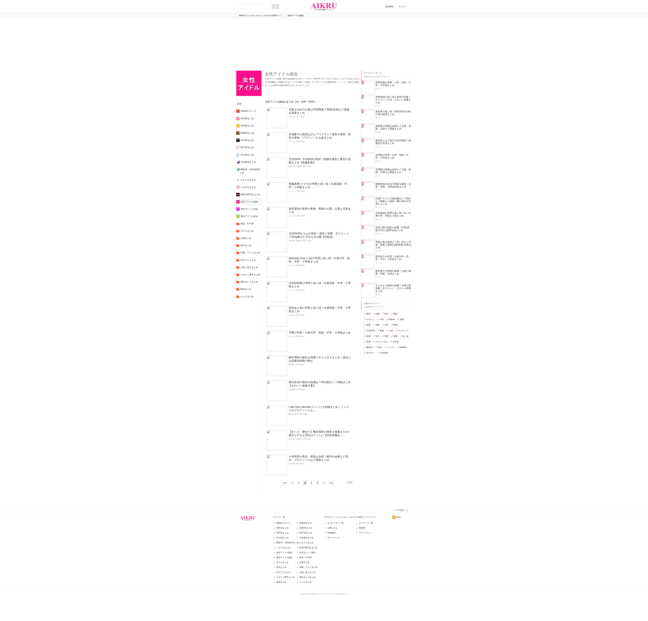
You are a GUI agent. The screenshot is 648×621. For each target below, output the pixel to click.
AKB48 (391, 319)
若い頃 (405, 336)
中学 (377, 336)
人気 (391, 330)
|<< (285, 482)
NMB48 (403, 347)
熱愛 (369, 336)
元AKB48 (384, 353)
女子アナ (371, 353)
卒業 (369, 342)
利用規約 (331, 533)
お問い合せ (332, 528)
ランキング (403, 330)
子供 (382, 319)
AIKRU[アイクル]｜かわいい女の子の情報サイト (260, 15)
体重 (377, 325)
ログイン (403, 6)
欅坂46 (370, 347)
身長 (369, 325)
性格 (395, 325)
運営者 (362, 528)
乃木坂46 (371, 330)
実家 (395, 336)
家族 (382, 330)
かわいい (371, 319)
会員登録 (389, 6)
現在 (386, 314)
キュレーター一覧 (335, 523)
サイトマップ (333, 538)
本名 (380, 347)
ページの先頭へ (399, 510)
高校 (395, 314)
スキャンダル (381, 342)
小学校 (396, 342)
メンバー (391, 347)
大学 (386, 325)
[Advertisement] (324, 43)
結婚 (377, 314)
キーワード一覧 (366, 523)
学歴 (386, 336)
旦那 (402, 319)
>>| (331, 482)
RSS (398, 517)
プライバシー (365, 533)
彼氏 (369, 314)
